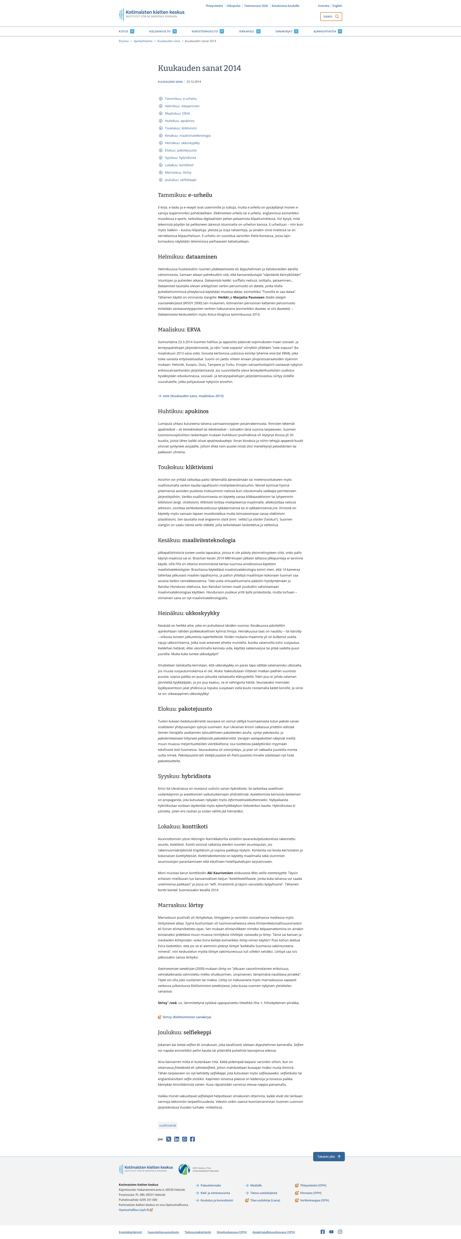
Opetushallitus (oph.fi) (134, 1210)
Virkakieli (246, 31)
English (337, 6)
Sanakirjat (284, 31)
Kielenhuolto (160, 31)
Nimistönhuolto (205, 31)
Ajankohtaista (325, 31)
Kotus (123, 31)
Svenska (323, 6)
